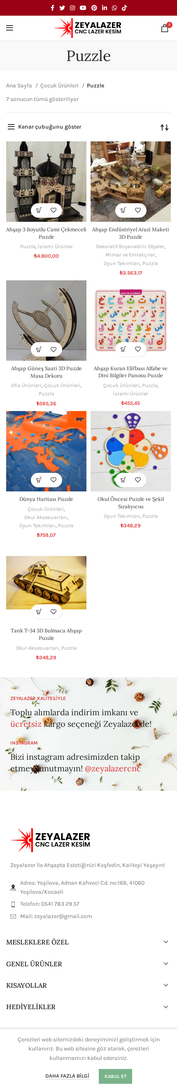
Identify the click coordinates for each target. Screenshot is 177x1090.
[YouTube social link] (83, 7)
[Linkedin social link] (104, 7)
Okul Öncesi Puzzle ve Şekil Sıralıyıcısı (131, 503)
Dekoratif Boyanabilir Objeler (130, 246)
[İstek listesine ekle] (54, 210)
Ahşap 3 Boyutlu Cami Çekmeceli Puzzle (46, 233)
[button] (39, 210)
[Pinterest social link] (94, 7)
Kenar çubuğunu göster (49, 126)
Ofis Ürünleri (26, 385)
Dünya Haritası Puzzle (46, 499)
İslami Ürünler (55, 246)
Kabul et (115, 1076)
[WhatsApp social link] (114, 7)
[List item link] (88, 904)
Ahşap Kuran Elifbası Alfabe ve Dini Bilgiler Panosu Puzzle (131, 372)
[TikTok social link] (124, 7)
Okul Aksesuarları (45, 517)
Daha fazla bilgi (67, 1076)
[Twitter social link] (62, 7)
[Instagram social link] (72, 7)
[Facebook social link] (52, 7)
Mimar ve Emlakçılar (130, 254)
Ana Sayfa (19, 85)
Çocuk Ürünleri (60, 85)
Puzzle (27, 246)
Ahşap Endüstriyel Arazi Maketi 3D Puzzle (130, 233)
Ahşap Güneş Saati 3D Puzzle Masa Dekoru (46, 372)
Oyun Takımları (122, 263)
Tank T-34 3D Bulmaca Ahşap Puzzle (46, 634)
